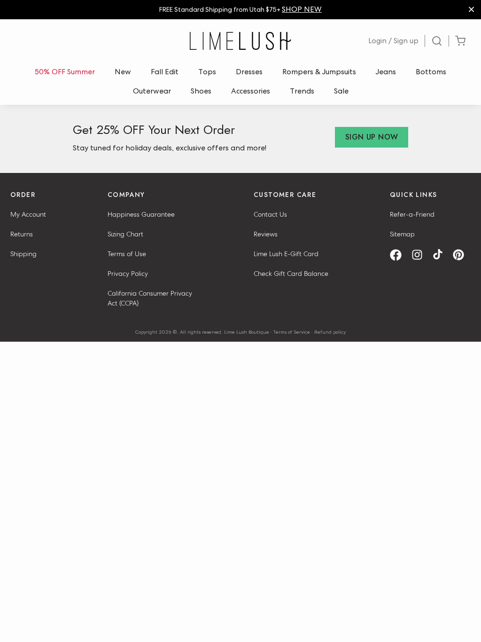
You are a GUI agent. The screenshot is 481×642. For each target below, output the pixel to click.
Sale (341, 91)
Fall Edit (164, 72)
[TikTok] (441, 255)
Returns (21, 234)
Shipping (23, 254)
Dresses (249, 72)
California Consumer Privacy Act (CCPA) (150, 298)
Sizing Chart (125, 234)
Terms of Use (127, 254)
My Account (28, 214)
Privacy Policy (128, 273)
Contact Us (270, 214)
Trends (302, 91)
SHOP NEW (302, 9)
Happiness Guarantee (141, 214)
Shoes (201, 91)
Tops (207, 72)
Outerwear (152, 91)
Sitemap (402, 234)
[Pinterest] (462, 255)
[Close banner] (471, 10)
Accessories (250, 91)
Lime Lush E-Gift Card (286, 254)
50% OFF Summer (65, 72)
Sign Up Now (371, 137)
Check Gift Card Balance (291, 273)
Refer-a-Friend (412, 214)
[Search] (437, 41)
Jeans (386, 72)
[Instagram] (420, 255)
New (123, 72)
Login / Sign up (393, 41)
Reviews (266, 234)
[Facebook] (399, 255)
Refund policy (330, 332)
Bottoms (431, 72)
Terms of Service (291, 332)
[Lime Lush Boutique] (240, 41)
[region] (240, 9)
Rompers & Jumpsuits (319, 72)
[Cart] (460, 41)
